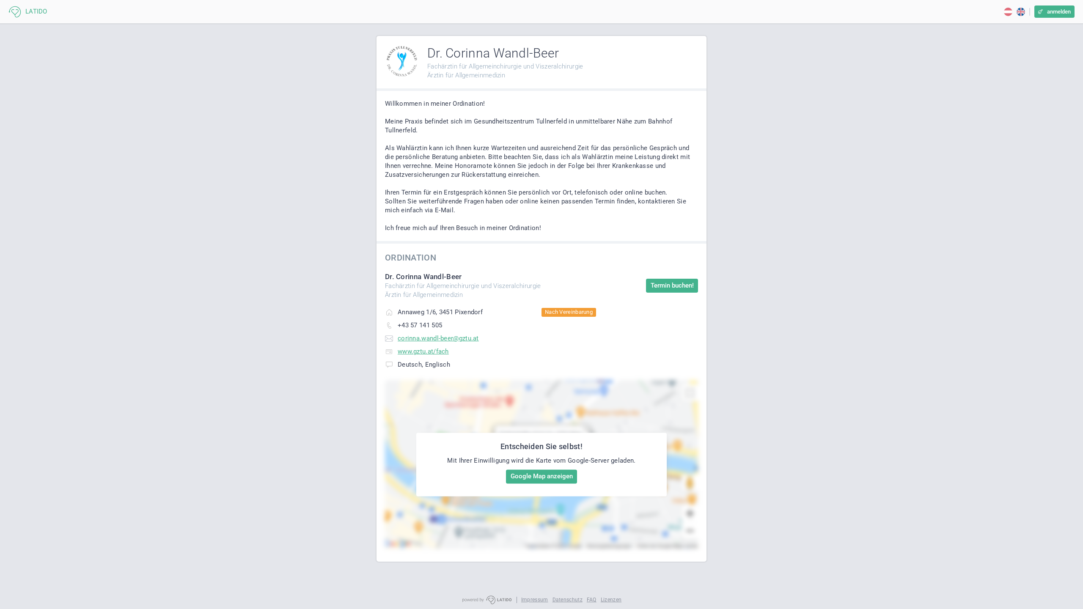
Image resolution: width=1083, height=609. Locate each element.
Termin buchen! (672, 285)
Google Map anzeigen (542, 476)
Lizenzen (611, 600)
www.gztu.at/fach (423, 351)
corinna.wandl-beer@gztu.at (438, 338)
